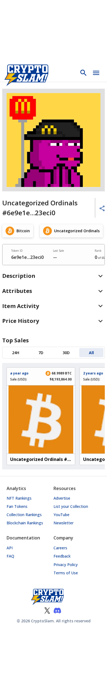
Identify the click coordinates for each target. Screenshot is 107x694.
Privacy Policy (66, 564)
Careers (60, 547)
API (10, 547)
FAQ (10, 556)
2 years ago (93, 373)
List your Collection (71, 506)
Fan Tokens (17, 506)
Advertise (62, 498)
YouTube (61, 514)
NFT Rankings (19, 498)
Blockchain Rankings (25, 522)
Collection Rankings (24, 514)
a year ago (19, 373)
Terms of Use (66, 572)
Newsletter (64, 522)
